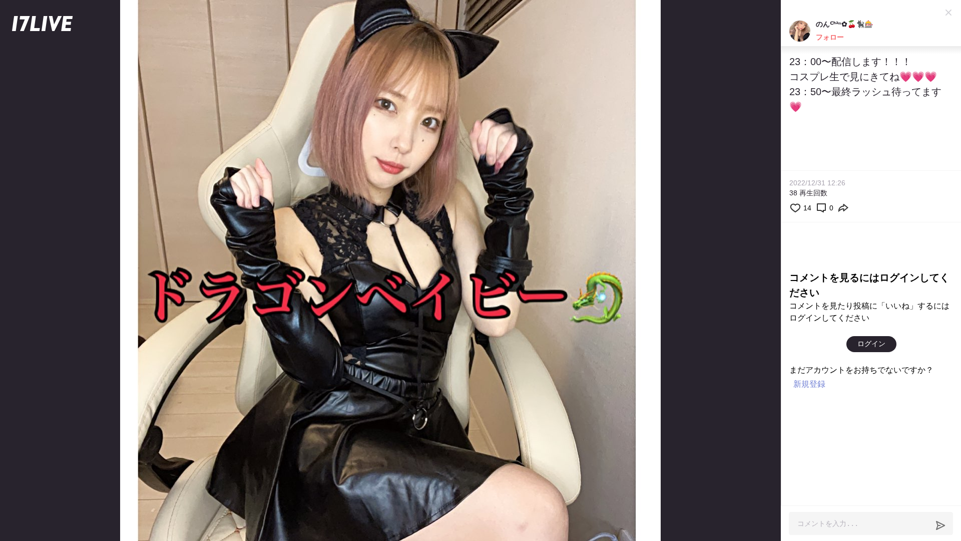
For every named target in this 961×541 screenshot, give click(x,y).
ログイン (871, 344)
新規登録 (809, 384)
